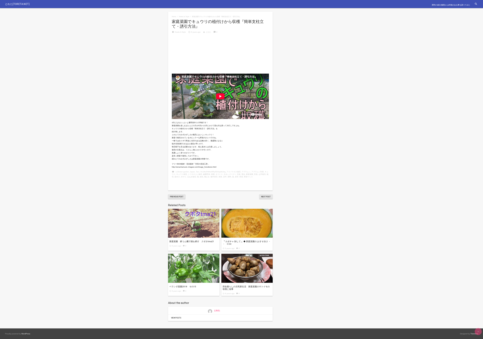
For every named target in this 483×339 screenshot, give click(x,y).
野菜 (241, 177)
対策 (256, 174)
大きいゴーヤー (230, 174)
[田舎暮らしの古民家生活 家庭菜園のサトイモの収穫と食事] (247, 268)
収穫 (213, 174)
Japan (192, 172)
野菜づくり (248, 177)
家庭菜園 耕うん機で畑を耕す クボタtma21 (191, 241)
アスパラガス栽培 (234, 172)
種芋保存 (214, 177)
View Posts (176, 318)
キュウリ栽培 (181, 174)
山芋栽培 (262, 174)
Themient (474, 334)
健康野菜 (206, 174)
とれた (208, 32)
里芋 (236, 177)
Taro (197, 172)
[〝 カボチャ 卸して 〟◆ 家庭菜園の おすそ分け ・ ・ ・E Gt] (247, 223)
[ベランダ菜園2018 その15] (193, 268)
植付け (177, 177)
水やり (183, 177)
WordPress (25, 334)
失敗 (238, 174)
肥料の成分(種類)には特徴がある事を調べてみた (451, 5)
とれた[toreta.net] (17, 4)
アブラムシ (246, 172)
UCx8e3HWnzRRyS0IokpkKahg (213, 172)
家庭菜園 (249, 174)
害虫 (243, 174)
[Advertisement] (220, 54)
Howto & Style (184, 17)
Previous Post (176, 197)
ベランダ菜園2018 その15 (182, 286)
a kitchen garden (182, 172)
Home (174, 17)
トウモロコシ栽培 (195, 174)
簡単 (220, 177)
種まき (207, 177)
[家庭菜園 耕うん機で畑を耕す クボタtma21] (193, 223)
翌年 (225, 177)
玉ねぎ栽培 (191, 177)
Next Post (266, 197)
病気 (201, 177)
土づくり (219, 174)
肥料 (229, 177)
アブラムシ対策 (257, 172)
